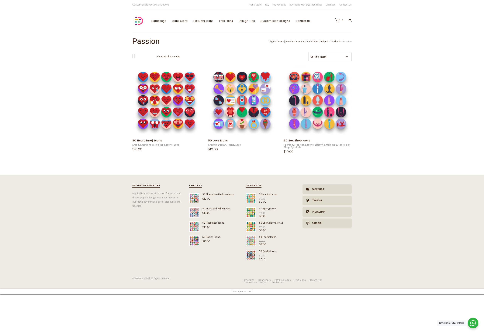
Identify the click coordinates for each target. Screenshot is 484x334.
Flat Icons (300, 144)
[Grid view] (133, 56)
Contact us (345, 4)
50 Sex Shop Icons (297, 140)
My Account (279, 4)
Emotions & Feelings (152, 144)
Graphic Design (217, 144)
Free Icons (226, 21)
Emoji (135, 144)
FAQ (267, 4)
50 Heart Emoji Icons (147, 140)
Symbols (296, 147)
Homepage (158, 21)
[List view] (135, 56)
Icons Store (255, 4)
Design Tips (247, 21)
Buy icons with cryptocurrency (305, 4)
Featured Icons (203, 21)
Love (176, 144)
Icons (169, 144)
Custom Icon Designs (275, 21)
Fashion (288, 144)
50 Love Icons (218, 140)
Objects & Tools (335, 144)
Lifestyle (320, 144)
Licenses (331, 4)
